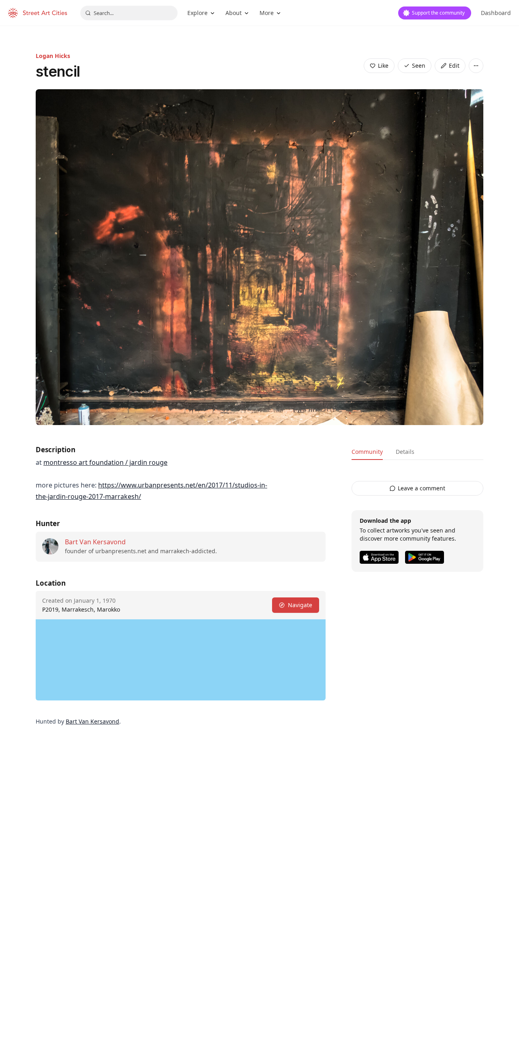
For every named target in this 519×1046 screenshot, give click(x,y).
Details (405, 451)
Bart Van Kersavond (95, 541)
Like (383, 65)
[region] (181, 659)
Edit (454, 65)
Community (367, 451)
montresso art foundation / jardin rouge (105, 462)
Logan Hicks (53, 56)
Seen (418, 65)
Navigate (300, 605)
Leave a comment (421, 488)
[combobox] (129, 13)
